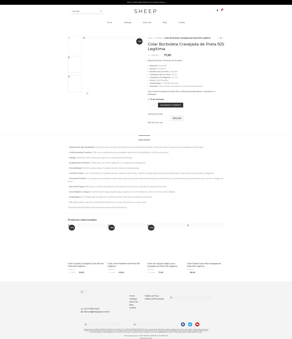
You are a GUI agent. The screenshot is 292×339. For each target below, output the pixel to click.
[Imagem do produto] (86, 242)
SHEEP (146, 11)
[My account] (217, 12)
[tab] (144, 138)
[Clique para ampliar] (87, 93)
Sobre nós (147, 22)
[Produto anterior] (218, 38)
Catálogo (127, 22)
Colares (158, 38)
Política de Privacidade (154, 299)
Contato (181, 22)
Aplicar (177, 118)
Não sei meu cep (155, 122)
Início (150, 38)
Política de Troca (152, 296)
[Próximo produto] (223, 38)
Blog (165, 22)
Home (109, 22)
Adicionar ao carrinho (170, 105)
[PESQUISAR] (101, 11)
